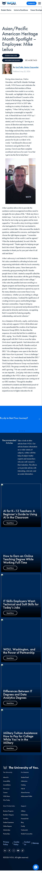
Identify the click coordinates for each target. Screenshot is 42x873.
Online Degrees (7, 826)
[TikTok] (22, 851)
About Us (6, 777)
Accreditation (7, 785)
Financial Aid (24, 818)
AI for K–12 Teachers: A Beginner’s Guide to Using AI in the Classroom (20, 514)
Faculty (23, 826)
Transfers (5, 818)
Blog (22, 822)
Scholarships (6, 830)
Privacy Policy (6, 843)
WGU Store (6, 796)
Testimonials (24, 830)
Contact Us (31, 3)
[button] (39, 419)
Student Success (11, 56)
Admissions (24, 781)
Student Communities (26, 834)
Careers (5, 792)
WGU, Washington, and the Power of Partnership (19, 651)
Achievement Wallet (26, 796)
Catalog (23, 785)
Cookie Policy (16, 843)
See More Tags (31, 60)
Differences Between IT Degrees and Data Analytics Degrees (17, 694)
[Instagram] (14, 851)
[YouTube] (18, 851)
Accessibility (6, 781)
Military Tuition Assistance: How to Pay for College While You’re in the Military (20, 738)
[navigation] (39, 3)
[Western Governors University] (9, 3)
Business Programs (8, 811)
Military (23, 811)
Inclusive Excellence (21, 10)
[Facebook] (9, 851)
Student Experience (8, 822)
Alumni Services (25, 792)
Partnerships (6, 834)
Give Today (6, 800)
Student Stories (6, 10)
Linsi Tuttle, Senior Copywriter (27, 67)
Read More (10, 523)
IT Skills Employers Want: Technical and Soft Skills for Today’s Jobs (21, 604)
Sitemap (35, 843)
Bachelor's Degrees (8, 815)
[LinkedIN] (5, 851)
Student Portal (25, 777)
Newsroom (6, 789)
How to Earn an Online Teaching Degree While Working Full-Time (18, 559)
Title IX (23, 789)
